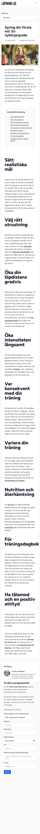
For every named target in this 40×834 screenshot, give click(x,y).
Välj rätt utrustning (16, 119)
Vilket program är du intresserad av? (16, 713)
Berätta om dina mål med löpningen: (16, 752)
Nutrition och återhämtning (19, 133)
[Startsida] (9, 3)
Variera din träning (16, 130)
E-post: (6, 762)
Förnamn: (7, 721)
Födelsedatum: (9, 737)
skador (17, 369)
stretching (9, 527)
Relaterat (5, 13)
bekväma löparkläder (21, 252)
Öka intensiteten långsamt (19, 125)
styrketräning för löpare (14, 481)
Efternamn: (7, 729)
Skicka (7, 772)
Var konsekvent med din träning (21, 128)
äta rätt (11, 505)
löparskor (28, 246)
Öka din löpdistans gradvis (19, 122)
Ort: (5, 745)
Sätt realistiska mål (17, 117)
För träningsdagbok (17, 136)
